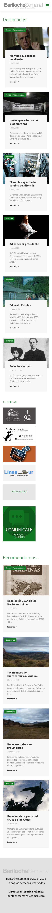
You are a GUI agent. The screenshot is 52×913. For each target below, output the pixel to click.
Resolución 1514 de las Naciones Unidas (21, 602)
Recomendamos (12, 572)
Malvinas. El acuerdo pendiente (23, 57)
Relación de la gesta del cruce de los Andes (22, 817)
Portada (9, 34)
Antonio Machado (21, 366)
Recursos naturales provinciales (19, 746)
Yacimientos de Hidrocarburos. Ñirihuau (22, 674)
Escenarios (10, 640)
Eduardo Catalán (20, 305)
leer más (13, 82)
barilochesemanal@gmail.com (26, 896)
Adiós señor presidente (24, 244)
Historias (9, 157)
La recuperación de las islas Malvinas (24, 122)
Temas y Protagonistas (15, 30)
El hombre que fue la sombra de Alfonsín (23, 183)
